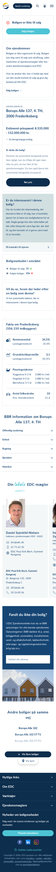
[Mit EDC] (45, 6)
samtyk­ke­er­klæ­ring (30, 864)
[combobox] (28, 659)
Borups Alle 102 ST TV (28, 734)
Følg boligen (28, 31)
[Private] (6, 6)
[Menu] (52, 6)
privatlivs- (30, 858)
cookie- (39, 858)
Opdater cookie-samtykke (30, 849)
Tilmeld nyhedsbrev (28, 833)
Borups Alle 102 (28, 728)
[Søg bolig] (37, 6)
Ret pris (28, 182)
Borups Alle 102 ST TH (28, 741)
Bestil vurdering (22, 6)
